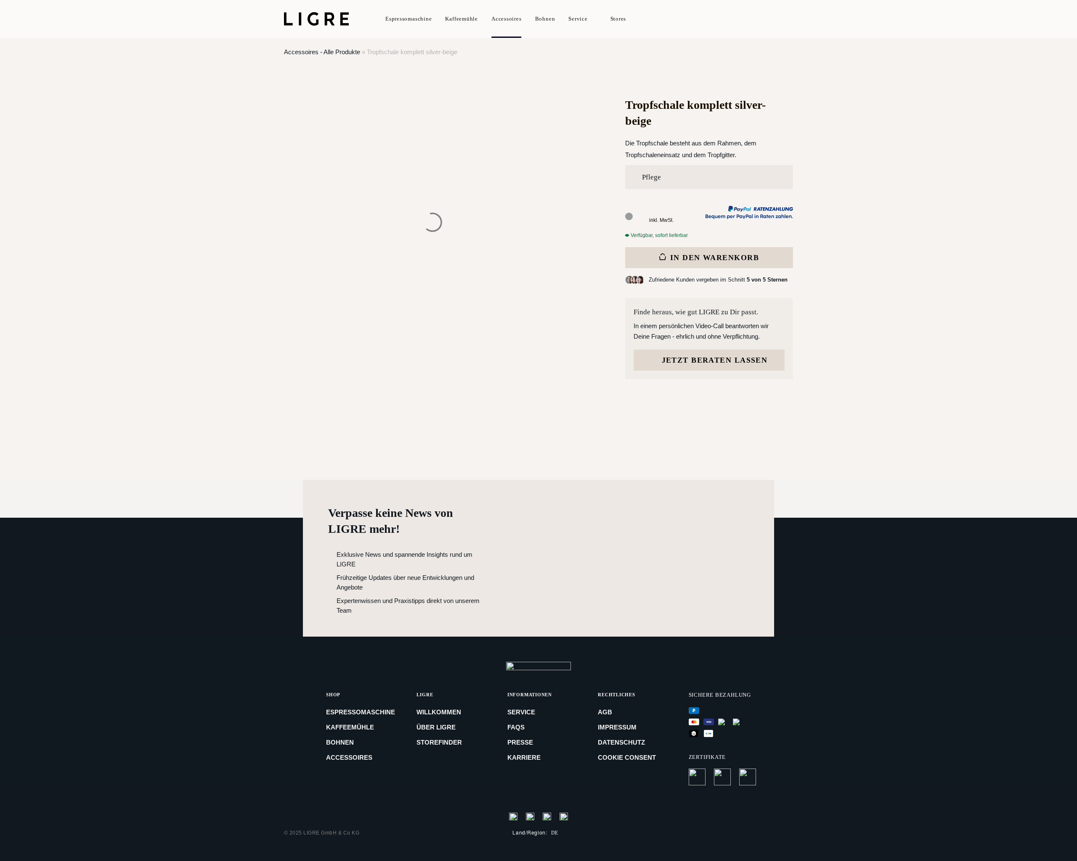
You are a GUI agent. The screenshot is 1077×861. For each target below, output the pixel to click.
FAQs (516, 727)
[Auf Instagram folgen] (530, 816)
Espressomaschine (408, 19)
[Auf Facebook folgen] (513, 816)
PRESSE (520, 742)
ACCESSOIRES (349, 757)
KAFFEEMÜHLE (350, 727)
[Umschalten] (771, 177)
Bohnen (545, 19)
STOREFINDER (439, 742)
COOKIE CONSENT (627, 757)
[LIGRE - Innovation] (317, 19)
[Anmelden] (761, 19)
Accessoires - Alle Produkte (322, 51)
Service (577, 19)
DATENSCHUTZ (621, 742)
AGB (605, 712)
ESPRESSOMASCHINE (360, 712)
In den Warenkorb (714, 257)
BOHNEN (340, 742)
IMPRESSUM (617, 727)
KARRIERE (524, 757)
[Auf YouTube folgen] (564, 816)
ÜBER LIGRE (436, 727)
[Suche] (735, 19)
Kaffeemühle (461, 19)
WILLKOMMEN (438, 712)
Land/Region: (535, 832)
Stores (618, 19)
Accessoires (506, 19)
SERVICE (521, 712)
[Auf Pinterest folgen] (547, 816)
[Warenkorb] (778, 19)
